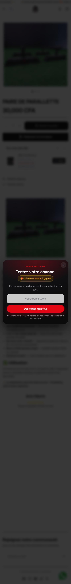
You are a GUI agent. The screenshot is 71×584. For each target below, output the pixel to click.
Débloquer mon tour (35, 308)
